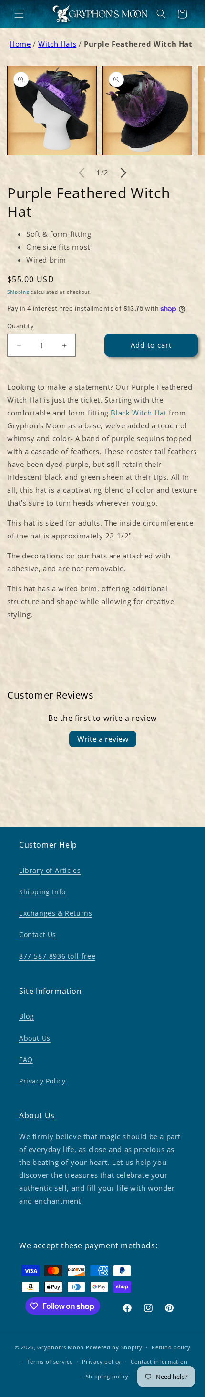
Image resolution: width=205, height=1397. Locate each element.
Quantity (20, 326)
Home (20, 44)
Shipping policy (107, 1376)
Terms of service (49, 1361)
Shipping (18, 291)
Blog (26, 1016)
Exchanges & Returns (55, 913)
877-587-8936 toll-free (57, 956)
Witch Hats (57, 44)
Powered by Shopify (114, 1347)
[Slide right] (123, 172)
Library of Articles (50, 870)
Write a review (102, 739)
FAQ (26, 1059)
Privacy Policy (42, 1080)
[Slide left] (81, 172)
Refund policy (171, 1347)
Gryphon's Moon (60, 1347)
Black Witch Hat (138, 412)
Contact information (159, 1361)
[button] (19, 13)
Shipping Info (42, 891)
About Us (35, 1038)
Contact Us (37, 934)
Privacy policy (101, 1361)
